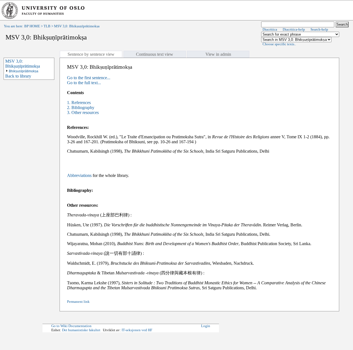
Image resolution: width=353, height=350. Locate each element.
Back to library (18, 76)
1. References (79, 102)
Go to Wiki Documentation (71, 326)
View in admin (218, 54)
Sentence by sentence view (91, 54)
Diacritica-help (294, 29)
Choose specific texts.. (279, 44)
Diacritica (270, 29)
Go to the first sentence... (88, 77)
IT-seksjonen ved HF (137, 330)
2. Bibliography (80, 107)
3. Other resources (83, 112)
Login (205, 326)
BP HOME (32, 26)
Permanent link (78, 302)
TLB (47, 26)
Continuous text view (154, 54)
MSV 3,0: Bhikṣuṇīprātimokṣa (22, 63)
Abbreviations (79, 175)
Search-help (319, 29)
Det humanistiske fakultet (81, 330)
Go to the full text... (84, 82)
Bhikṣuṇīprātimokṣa (23, 71)
